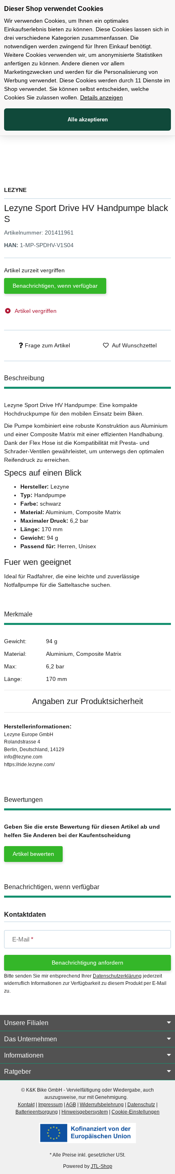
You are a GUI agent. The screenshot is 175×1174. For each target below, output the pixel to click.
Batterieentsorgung (36, 1112)
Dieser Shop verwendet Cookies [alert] (53, 8)
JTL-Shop (101, 1166)
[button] (87, 1023)
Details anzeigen (101, 97)
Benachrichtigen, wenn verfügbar (55, 285)
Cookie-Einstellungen (136, 1112)
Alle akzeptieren (88, 119)
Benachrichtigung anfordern (87, 962)
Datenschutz (141, 1104)
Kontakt (26, 1104)
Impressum (50, 1104)
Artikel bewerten (33, 854)
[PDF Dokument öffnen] (87, 1132)
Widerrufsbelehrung (102, 1104)
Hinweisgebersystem (84, 1112)
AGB (71, 1104)
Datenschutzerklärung (117, 976)
